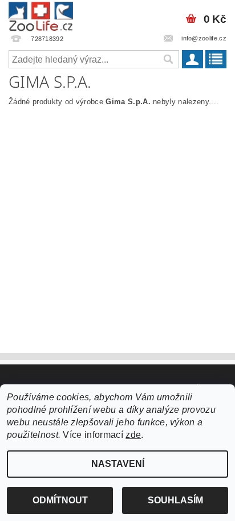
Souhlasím (175, 500)
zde (133, 435)
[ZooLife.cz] (41, 15)
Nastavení (117, 464)
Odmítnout (60, 500)
